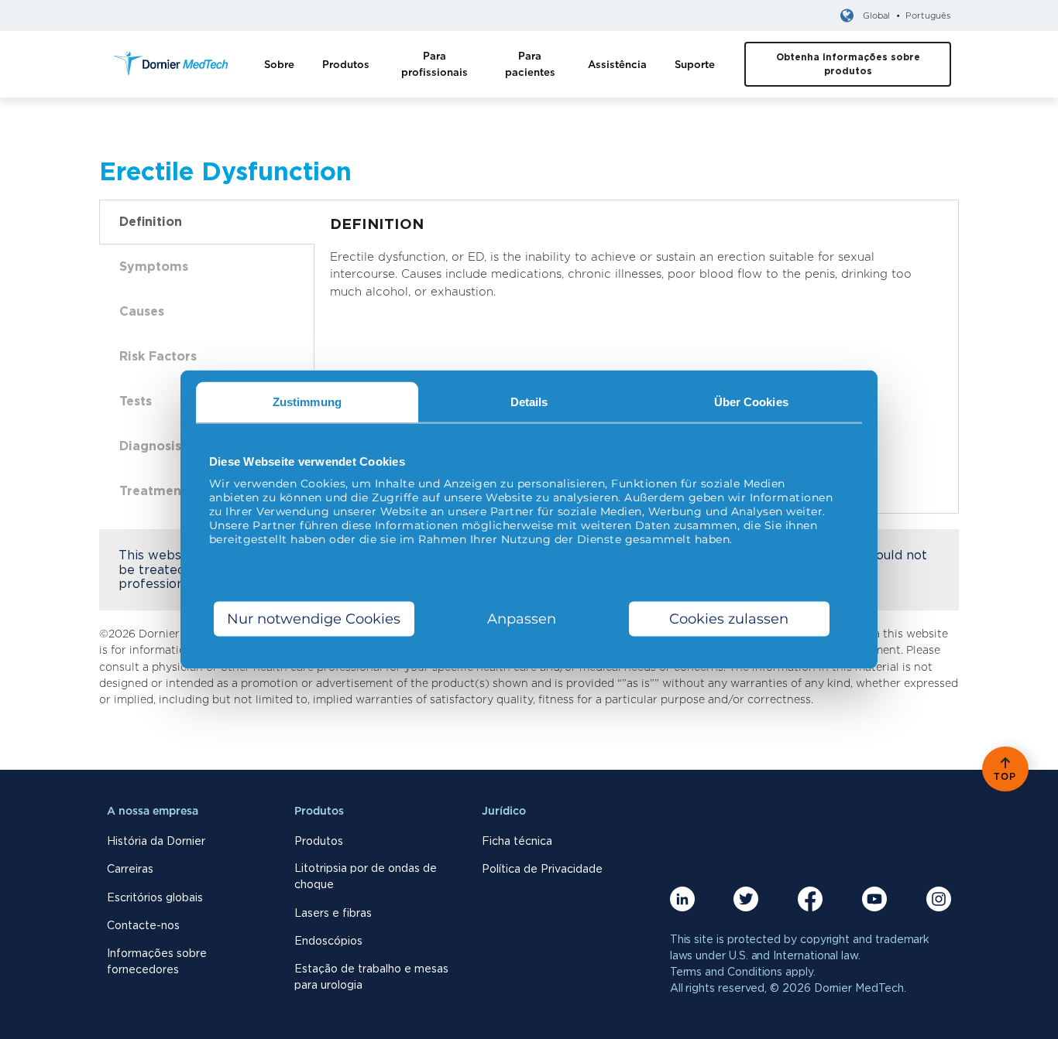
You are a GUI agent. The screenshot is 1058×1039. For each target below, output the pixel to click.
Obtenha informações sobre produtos (848, 64)
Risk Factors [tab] (158, 356)
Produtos (318, 841)
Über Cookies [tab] (751, 401)
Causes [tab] (141, 311)
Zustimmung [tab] (307, 401)
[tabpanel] (636, 265)
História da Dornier (156, 841)
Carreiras (130, 869)
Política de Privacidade (542, 869)
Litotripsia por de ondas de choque (365, 876)
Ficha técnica (517, 841)
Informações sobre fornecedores (157, 961)
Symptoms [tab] (153, 266)
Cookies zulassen (728, 618)
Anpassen (521, 618)
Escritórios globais (155, 897)
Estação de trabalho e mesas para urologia (371, 976)
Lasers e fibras (333, 913)
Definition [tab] (150, 221)
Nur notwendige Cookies (313, 618)
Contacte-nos (143, 925)
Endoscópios (328, 941)
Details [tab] (529, 401)
